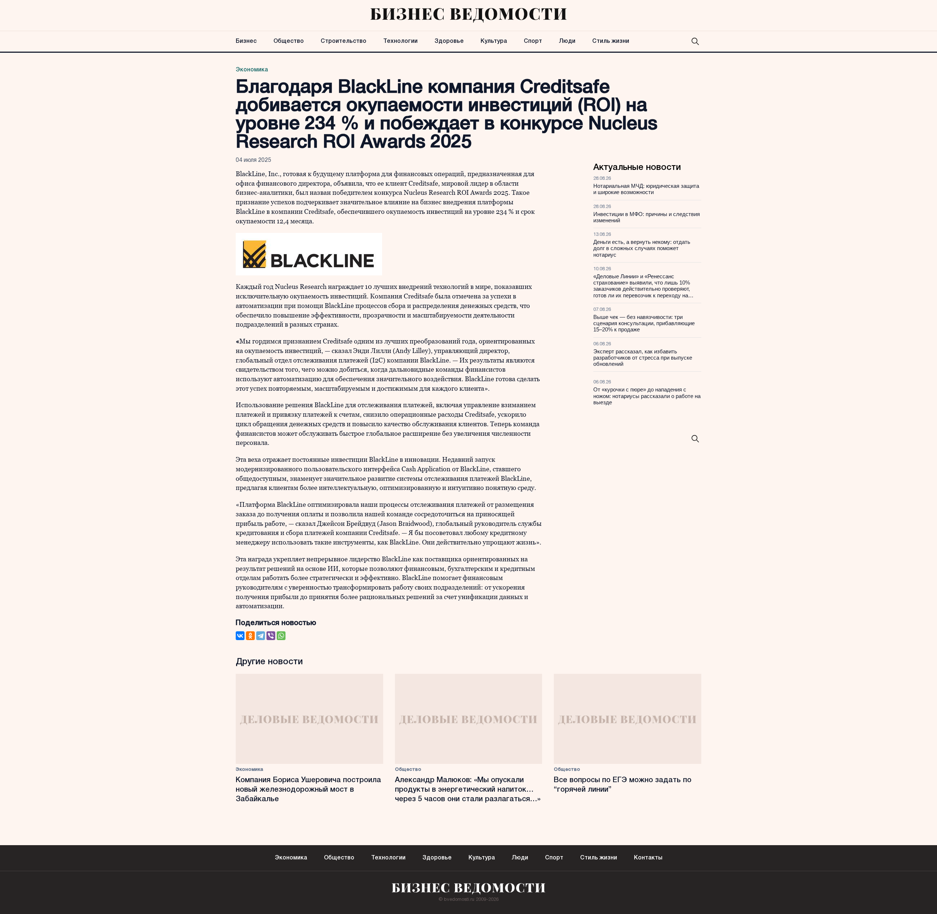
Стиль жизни (610, 41)
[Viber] (270, 635)
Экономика (252, 70)
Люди (567, 41)
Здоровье (449, 41)
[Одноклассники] (250, 635)
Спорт (533, 41)
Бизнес (246, 41)
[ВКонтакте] (240, 635)
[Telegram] (260, 635)
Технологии (400, 41)
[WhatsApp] (281, 635)
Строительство (343, 41)
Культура (494, 41)
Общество (288, 41)
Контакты (648, 858)
